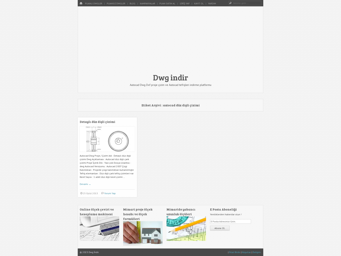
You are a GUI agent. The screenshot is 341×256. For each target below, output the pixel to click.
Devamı (85, 184)
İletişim (257, 252)
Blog (132, 3)
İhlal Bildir (234, 252)
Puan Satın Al (167, 3)
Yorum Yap (110, 193)
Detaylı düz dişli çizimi (97, 122)
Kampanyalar (147, 3)
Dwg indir (170, 77)
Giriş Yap (185, 3)
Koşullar (246, 252)
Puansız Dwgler (116, 3)
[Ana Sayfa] (81, 3)
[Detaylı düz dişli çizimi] (107, 153)
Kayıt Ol (199, 3)
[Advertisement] (170, 41)
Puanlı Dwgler (93, 3)
